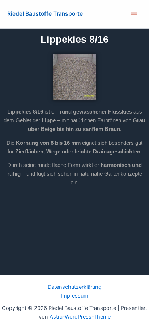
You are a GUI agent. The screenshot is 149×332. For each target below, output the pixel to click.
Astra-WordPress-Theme (80, 316)
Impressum (74, 295)
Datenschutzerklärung (75, 287)
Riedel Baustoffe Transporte (45, 13)
